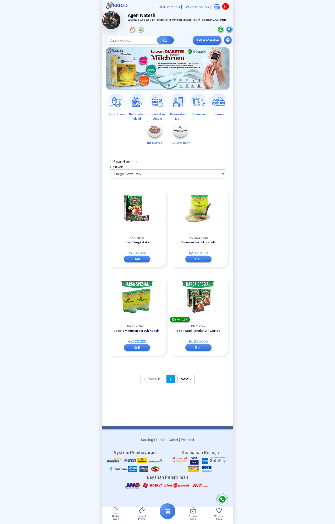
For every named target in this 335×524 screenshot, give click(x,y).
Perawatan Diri (178, 116)
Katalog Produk (153, 440)
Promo (219, 114)
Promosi (187, 440)
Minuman (198, 114)
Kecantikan (116, 114)
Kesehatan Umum (157, 116)
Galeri (173, 440)
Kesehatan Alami (136, 116)
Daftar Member (207, 40)
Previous (153, 379)
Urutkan (116, 166)
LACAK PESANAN (197, 7)
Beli (137, 259)
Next (185, 379)
